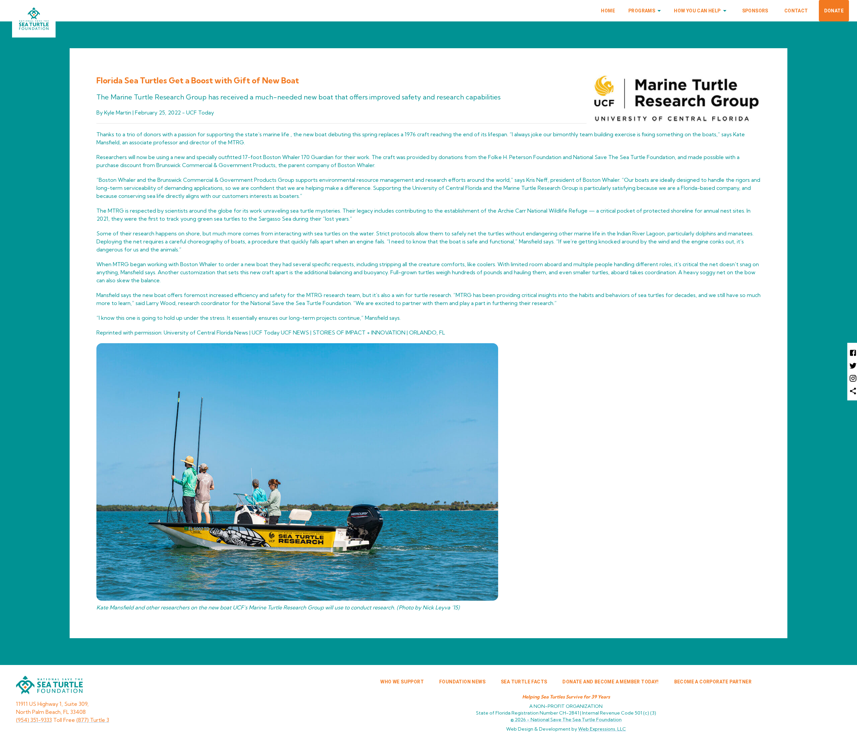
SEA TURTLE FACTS (524, 681)
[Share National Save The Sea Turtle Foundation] (852, 390)
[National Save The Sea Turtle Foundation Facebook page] (852, 352)
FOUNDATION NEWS (462, 681)
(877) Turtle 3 (92, 720)
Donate (834, 10)
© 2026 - (566, 720)
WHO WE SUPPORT (402, 681)
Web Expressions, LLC (602, 729)
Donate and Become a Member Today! (610, 681)
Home (608, 10)
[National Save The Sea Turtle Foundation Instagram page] (852, 378)
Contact (796, 10)
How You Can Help (697, 10)
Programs (641, 10)
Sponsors (755, 10)
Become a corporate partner (713, 681)
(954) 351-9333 (34, 720)
